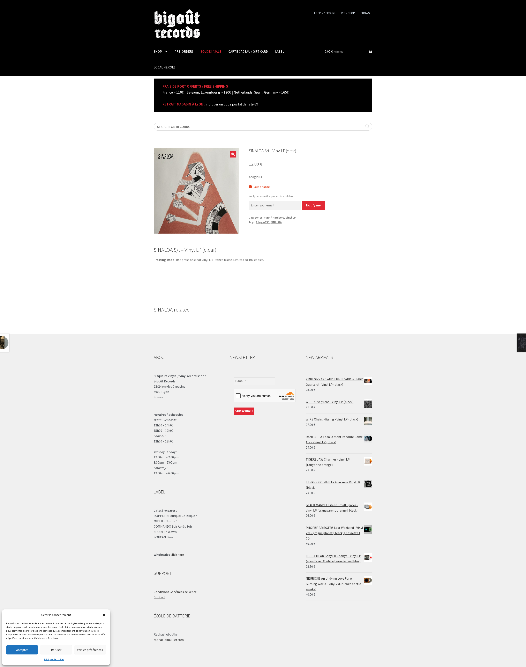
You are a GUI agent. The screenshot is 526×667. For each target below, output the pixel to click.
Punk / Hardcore (274, 217)
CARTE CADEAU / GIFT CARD (248, 51)
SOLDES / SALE (211, 51)
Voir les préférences (90, 650)
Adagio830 (262, 222)
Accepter (22, 650)
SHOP (158, 51)
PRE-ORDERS (184, 51)
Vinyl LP (291, 217)
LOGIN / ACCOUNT (325, 13)
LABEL (279, 51)
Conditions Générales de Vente (175, 592)
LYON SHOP (348, 13)
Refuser (56, 650)
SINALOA (276, 222)
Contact (159, 597)
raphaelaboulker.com (169, 640)
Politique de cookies (54, 659)
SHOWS (365, 13)
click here (177, 554)
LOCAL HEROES (164, 67)
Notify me (313, 205)
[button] (104, 615)
